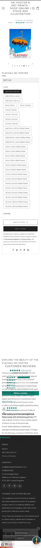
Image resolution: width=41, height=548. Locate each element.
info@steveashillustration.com (14, 467)
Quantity (6, 213)
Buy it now (20, 229)
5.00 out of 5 (26, 370)
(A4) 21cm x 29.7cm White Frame (17, 128)
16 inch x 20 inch (11, 114)
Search (5, 449)
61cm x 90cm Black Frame (15, 160)
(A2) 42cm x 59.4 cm (12, 101)
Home (10, 22)
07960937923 (7, 470)
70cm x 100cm (25, 105)
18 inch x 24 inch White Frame (16, 193)
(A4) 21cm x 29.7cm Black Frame (17, 133)
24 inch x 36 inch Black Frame (16, 206)
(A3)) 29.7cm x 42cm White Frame (17, 137)
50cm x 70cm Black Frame (15, 151)
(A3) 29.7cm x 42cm (12, 96)
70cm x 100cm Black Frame (15, 169)
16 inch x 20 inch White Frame (16, 183)
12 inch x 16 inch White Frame (16, 174)
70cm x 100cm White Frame (15, 165)
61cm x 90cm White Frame (15, 156)
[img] (12, 408)
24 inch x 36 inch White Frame (16, 202)
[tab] (12, 65)
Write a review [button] (20, 393)
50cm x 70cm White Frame (15, 147)
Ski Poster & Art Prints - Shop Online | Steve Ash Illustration (20, 8)
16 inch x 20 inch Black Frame (16, 188)
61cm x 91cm (10, 105)
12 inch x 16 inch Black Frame (16, 179)
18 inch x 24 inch (11, 119)
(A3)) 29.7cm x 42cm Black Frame (17, 142)
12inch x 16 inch (11, 110)
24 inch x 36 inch (11, 124)
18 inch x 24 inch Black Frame (16, 197)
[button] (20, 22)
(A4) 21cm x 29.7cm (12, 91)
